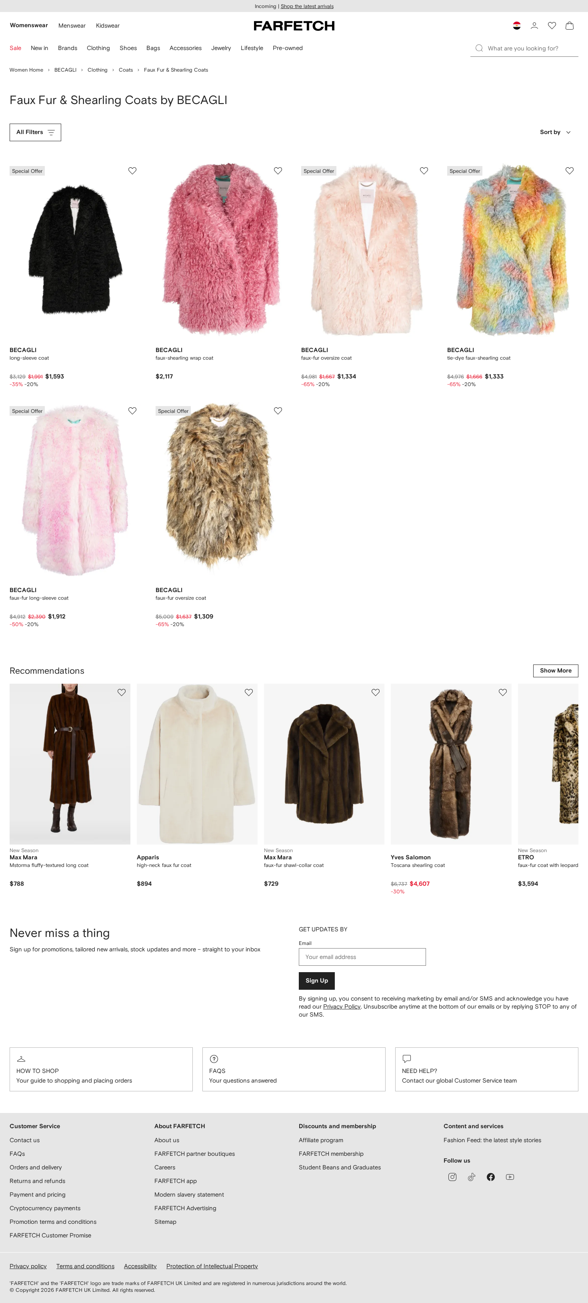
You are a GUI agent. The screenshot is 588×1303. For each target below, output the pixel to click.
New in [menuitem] (39, 48)
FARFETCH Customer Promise (50, 1235)
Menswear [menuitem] (72, 25)
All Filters (29, 132)
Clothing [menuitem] (98, 48)
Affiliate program (321, 1140)
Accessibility (140, 1266)
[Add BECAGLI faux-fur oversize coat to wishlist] (424, 171)
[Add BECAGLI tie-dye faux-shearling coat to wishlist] (569, 171)
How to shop (37, 1071)
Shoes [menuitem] (128, 48)
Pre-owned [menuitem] (288, 48)
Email (305, 943)
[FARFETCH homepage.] (294, 25)
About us (166, 1140)
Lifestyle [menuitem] (252, 48)
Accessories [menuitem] (186, 48)
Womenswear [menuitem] (29, 25)
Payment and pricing (38, 1194)
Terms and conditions (85, 1266)
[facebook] (491, 1177)
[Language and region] (517, 25)
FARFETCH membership (331, 1154)
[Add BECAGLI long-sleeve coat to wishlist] (132, 171)
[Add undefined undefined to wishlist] (121, 692)
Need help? (419, 1071)
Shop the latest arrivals (307, 6)
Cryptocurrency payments (45, 1208)
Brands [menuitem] (67, 48)
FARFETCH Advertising (185, 1208)
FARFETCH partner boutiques (194, 1154)
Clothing (98, 69)
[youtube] (510, 1177)
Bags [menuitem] (153, 48)
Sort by (550, 132)
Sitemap (165, 1222)
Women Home (26, 69)
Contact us (25, 1140)
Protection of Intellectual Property (212, 1266)
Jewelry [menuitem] (221, 48)
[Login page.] (534, 25)
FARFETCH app (175, 1181)
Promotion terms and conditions (53, 1222)
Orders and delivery (36, 1167)
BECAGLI (65, 69)
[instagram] (452, 1177)
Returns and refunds (37, 1181)
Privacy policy (28, 1266)
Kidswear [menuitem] (108, 25)
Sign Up (317, 981)
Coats (126, 69)
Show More (556, 671)
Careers (164, 1167)
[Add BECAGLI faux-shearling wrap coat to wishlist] (278, 171)
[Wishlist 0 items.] (552, 25)
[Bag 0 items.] (569, 25)
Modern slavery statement (189, 1194)
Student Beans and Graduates (340, 1167)
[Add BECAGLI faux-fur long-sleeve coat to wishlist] (132, 411)
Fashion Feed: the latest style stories (492, 1140)
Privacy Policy (342, 1006)
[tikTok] (471, 1177)
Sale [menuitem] (15, 48)
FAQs (217, 1071)
